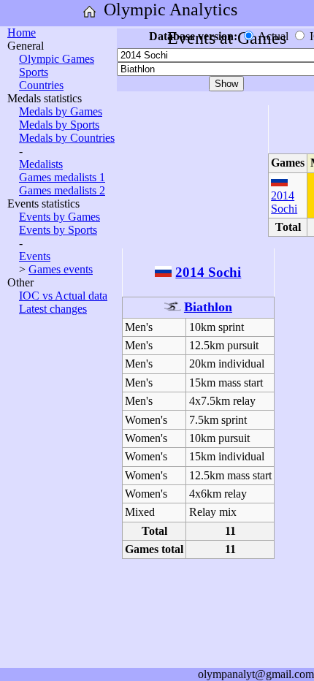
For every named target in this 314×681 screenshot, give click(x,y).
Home (21, 32)
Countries (41, 85)
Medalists (41, 164)
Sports (33, 72)
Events (34, 256)
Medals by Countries (67, 138)
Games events (60, 269)
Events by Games (59, 216)
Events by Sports (58, 230)
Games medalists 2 (62, 190)
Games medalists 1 (62, 177)
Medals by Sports (59, 124)
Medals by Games (60, 111)
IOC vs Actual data (63, 295)
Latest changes (53, 309)
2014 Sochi (284, 202)
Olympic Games (56, 59)
